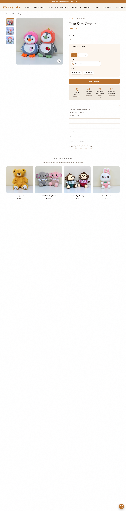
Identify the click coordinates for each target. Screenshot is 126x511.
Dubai (74, 55)
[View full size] (59, 61)
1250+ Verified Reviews (84, 19)
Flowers (97, 7)
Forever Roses (53, 7)
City (72, 51)
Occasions (88, 7)
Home (8, 14)
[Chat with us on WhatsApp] (121, 506)
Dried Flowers (65, 7)
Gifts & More (107, 7)
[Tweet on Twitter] (86, 147)
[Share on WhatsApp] (76, 147)
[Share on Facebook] (81, 147)
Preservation (76, 7)
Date (72, 59)
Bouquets (28, 7)
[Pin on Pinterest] (91, 147)
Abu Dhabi (83, 55)
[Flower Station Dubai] (11, 7)
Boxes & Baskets (39, 7)
